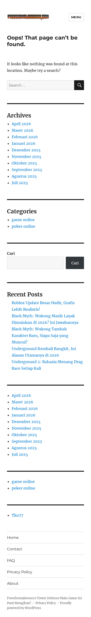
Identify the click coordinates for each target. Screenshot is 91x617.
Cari (11, 253)
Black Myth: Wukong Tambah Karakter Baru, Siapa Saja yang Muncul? (40, 335)
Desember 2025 (26, 150)
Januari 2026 (23, 143)
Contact (14, 549)
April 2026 (21, 123)
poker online (23, 226)
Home (13, 537)
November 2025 (26, 156)
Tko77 (17, 515)
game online (23, 219)
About (13, 583)
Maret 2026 (22, 130)
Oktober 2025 (24, 163)
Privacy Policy (19, 572)
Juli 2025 (20, 182)
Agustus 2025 (24, 176)
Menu (76, 17)
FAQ (11, 560)
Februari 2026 (25, 137)
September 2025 (27, 169)
